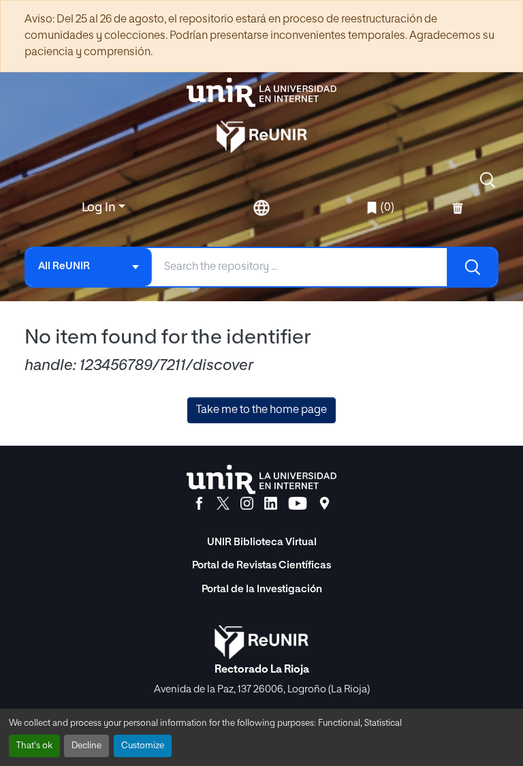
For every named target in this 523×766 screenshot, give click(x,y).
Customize (142, 745)
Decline (86, 745)
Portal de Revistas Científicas (261, 565)
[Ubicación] (324, 503)
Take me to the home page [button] (261, 410)
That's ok (34, 745)
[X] (223, 503)
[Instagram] (246, 503)
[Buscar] (472, 267)
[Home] (261, 92)
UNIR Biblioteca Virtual (262, 542)
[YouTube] (297, 503)
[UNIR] (261, 479)
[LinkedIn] (270, 503)
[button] (487, 180)
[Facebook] (199, 503)
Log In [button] (100, 208)
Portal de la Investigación (262, 589)
